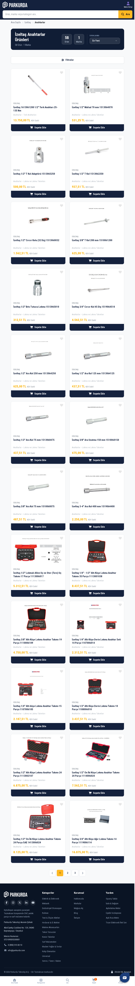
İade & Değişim (112, 903)
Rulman (45, 913)
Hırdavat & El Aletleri (51, 922)
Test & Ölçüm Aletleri (51, 918)
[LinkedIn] (26, 903)
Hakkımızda (79, 898)
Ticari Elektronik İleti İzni (116, 922)
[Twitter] (19, 903)
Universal (46, 956)
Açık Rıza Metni (112, 918)
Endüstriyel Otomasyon (52, 908)
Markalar (77, 903)
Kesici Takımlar (48, 937)
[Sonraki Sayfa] (82, 873)
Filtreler (70, 60)
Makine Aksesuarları (50, 927)
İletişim (77, 918)
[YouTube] (32, 903)
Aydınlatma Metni (113, 908)
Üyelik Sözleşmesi (113, 913)
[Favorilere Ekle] (61, 72)
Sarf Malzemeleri (49, 942)
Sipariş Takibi (111, 898)
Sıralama (94, 36)
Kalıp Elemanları (48, 951)
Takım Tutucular (49, 932)
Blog (76, 913)
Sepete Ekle (40, 127)
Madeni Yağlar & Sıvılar (52, 946)
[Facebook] (6, 903)
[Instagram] (13, 903)
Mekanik (45, 903)
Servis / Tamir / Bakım (51, 961)
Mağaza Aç (78, 908)
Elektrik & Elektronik (50, 898)
